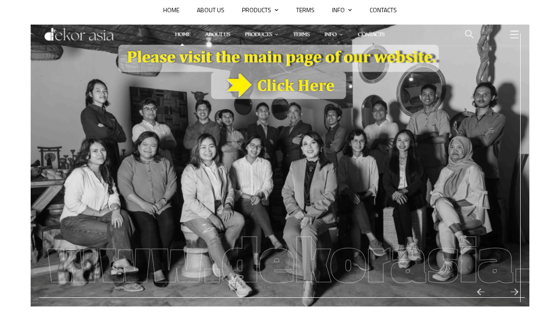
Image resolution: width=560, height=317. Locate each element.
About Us (210, 9)
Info (338, 9)
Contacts (383, 9)
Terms (305, 9)
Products (256, 9)
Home (171, 9)
